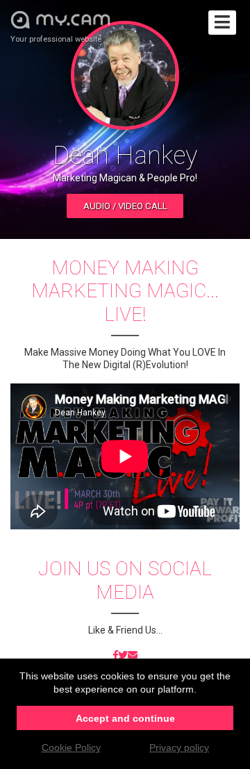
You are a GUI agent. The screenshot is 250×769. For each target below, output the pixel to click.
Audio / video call (125, 206)
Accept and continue (125, 718)
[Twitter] (123, 656)
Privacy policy (179, 747)
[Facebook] (115, 656)
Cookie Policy (71, 747)
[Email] (133, 656)
